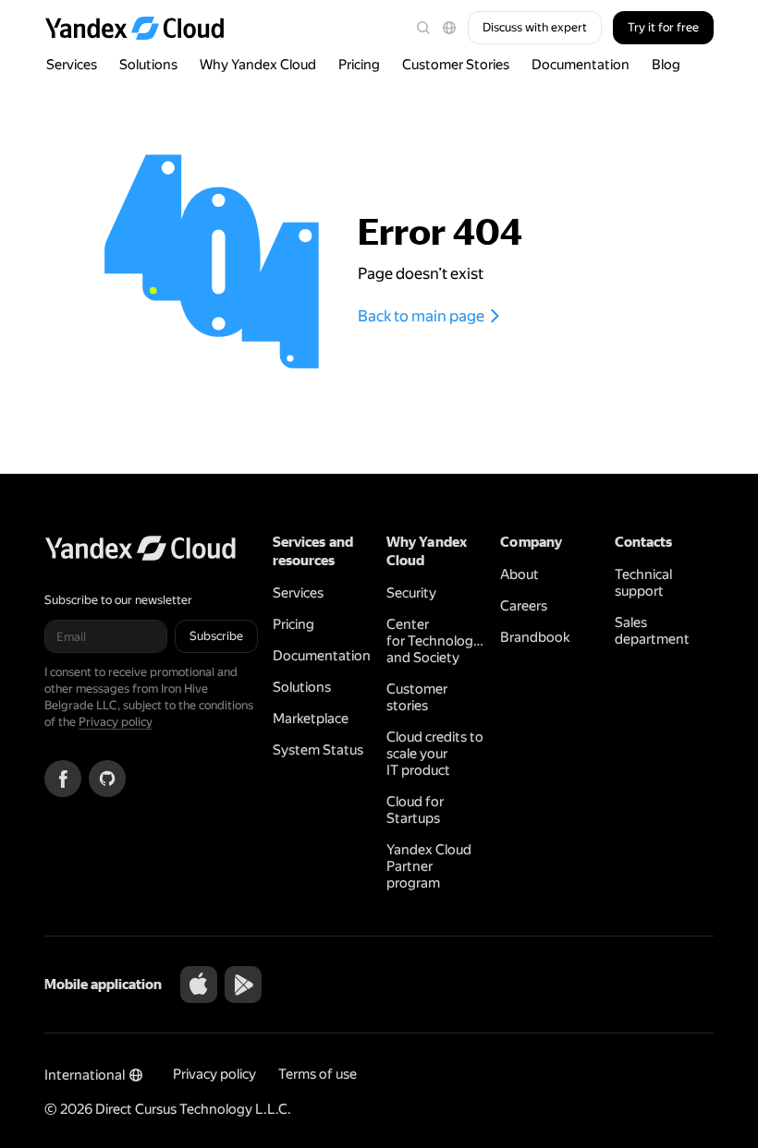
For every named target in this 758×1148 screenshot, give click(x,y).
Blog (666, 64)
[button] (449, 28)
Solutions (148, 64)
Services (71, 64)
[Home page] (143, 28)
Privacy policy (116, 722)
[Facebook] (62, 778)
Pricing (359, 64)
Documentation (581, 64)
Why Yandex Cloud (258, 64)
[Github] (107, 778)
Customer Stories (455, 64)
